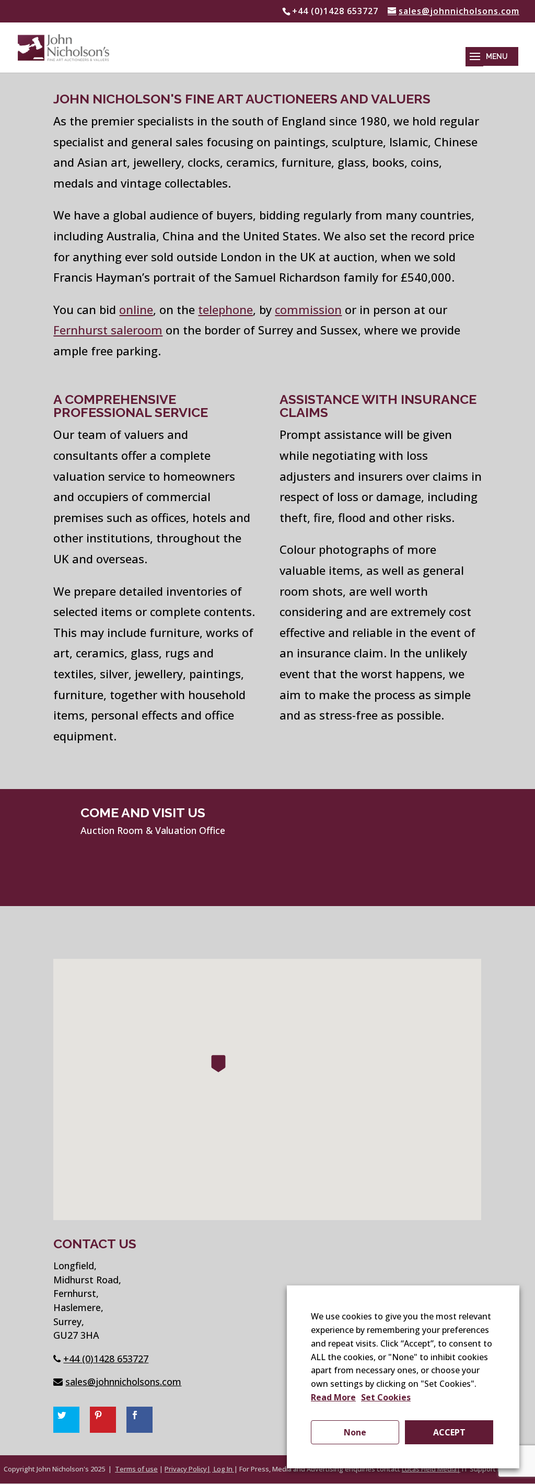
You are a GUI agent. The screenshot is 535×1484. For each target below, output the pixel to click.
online (136, 309)
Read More (333, 1397)
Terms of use (136, 1469)
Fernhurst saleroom (107, 330)
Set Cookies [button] (386, 1397)
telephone (225, 309)
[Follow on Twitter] (66, 1420)
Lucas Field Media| (431, 1469)
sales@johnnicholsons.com (123, 1381)
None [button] (355, 1432)
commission (308, 309)
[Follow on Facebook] (139, 1420)
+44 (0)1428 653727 (105, 1358)
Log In (223, 1469)
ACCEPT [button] (449, 1432)
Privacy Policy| (188, 1469)
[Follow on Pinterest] (103, 1420)
